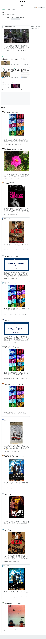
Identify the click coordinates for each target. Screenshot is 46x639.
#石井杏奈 (5, 144)
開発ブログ (40, 26)
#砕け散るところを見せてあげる (8, 342)
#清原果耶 (12, 144)
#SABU (25, 50)
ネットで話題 (8, 9)
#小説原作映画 (24, 314)
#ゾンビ (5, 214)
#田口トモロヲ (9, 50)
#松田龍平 (10, 561)
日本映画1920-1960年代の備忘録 (8, 26)
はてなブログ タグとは (34, 26)
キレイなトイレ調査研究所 (7, 455)
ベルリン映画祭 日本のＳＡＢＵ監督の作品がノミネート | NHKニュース (6, 82)
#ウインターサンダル (13, 451)
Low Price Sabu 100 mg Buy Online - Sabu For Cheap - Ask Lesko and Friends (15, 58)
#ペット (8, 214)
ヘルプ (38, 26)
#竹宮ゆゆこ (17, 278)
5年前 (13, 346)
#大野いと (22, 597)
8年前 (8, 529)
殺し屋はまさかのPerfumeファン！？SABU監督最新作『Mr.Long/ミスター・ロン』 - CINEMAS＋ (15, 82)
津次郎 (5, 382)
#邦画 (10, 314)
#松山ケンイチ (12, 488)
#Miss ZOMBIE (14, 214)
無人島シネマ (5, 218)
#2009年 (5, 250)
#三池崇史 (11, 525)
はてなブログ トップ (4, 3)
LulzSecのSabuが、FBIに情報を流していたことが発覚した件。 (25, 70)
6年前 (12, 455)
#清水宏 (13, 50)
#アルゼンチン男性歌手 (17, 178)
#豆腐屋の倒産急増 (10, 178)
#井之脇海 (9, 144)
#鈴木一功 (16, 50)
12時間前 (14, 26)
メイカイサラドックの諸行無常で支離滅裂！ (9, 182)
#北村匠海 (16, 144)
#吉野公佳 (22, 50)
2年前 (9, 148)
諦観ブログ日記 (6, 148)
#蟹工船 (17, 250)
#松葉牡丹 (5, 178)
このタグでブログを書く (41, 7)
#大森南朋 (17, 525)
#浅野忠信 (14, 525)
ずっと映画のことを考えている (8, 346)
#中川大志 (7, 278)
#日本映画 (8, 250)
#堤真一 (5, 50)
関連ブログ (13, 9)
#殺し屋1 (7, 525)
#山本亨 (19, 50)
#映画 (14, 250)
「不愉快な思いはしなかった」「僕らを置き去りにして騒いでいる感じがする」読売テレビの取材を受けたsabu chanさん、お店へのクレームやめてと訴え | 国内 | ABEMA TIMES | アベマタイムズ (6, 58)
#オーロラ (18, 451)
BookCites (5, 282)
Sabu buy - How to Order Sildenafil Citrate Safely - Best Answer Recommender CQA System (25, 58)
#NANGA (8, 451)
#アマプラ (19, 144)
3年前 (9, 218)
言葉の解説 (3, 9)
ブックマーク (4, 56)
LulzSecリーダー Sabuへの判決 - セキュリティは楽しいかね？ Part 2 (15, 70)
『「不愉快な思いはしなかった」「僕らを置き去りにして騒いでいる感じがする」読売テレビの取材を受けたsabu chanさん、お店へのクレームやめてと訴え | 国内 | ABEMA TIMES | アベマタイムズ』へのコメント (6, 70)
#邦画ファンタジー (7, 488)
